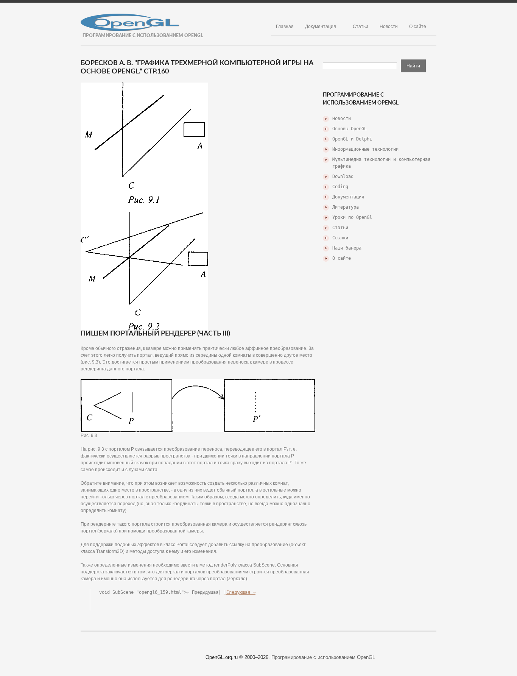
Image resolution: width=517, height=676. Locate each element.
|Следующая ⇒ (239, 592)
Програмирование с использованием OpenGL (323, 657)
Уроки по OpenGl (352, 217)
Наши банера (346, 248)
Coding (340, 186)
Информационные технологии (365, 149)
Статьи (360, 26)
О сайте (417, 26)
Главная (285, 26)
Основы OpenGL (349, 128)
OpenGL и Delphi (352, 139)
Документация (320, 26)
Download (342, 176)
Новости (389, 26)
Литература (345, 207)
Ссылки (340, 237)
